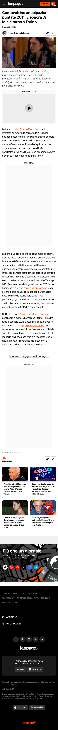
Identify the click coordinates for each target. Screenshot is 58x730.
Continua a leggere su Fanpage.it (29, 356)
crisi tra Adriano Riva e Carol (26, 129)
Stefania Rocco (22, 33)
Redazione (45, 598)
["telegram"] (36, 567)
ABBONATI (45, 4)
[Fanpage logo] (15, 4)
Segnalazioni (19, 594)
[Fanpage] (29, 648)
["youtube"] (17, 567)
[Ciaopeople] (29, 722)
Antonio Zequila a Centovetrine (31, 288)
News (16, 452)
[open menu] (3, 4)
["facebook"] (30, 567)
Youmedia (6, 594)
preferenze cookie (10, 602)
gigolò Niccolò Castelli (32, 325)
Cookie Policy (8, 598)
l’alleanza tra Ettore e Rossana (33, 314)
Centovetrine (7, 452)
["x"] (23, 567)
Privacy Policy (34, 594)
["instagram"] (11, 567)
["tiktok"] (5, 567)
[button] (53, 33)
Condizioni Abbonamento (27, 598)
